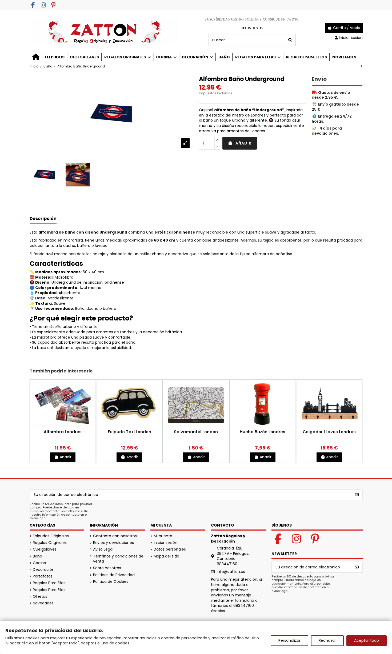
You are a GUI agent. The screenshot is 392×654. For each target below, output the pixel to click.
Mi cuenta (163, 536)
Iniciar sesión (165, 542)
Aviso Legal (103, 549)
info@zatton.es (231, 571)
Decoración (43, 569)
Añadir (243, 143)
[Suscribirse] (356, 495)
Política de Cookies (110, 581)
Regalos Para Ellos (49, 589)
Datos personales (170, 549)
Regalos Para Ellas (49, 582)
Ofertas (40, 596)
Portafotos (43, 576)
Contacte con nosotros (115, 536)
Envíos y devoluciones (113, 542)
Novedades (43, 603)
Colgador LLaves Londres (329, 432)
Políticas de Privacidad (114, 574)
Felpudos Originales (51, 536)
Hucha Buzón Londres (262, 432)
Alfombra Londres (63, 432)
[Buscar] (290, 40)
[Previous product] (361, 66)
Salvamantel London (196, 432)
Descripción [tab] (43, 219)
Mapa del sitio (166, 556)
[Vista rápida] (63, 427)
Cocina (39, 562)
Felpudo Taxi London (129, 432)
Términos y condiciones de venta (118, 559)
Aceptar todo (366, 640)
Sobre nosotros (107, 568)
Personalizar (289, 640)
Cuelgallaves (45, 549)
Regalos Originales (50, 542)
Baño (37, 556)
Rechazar (327, 640)
